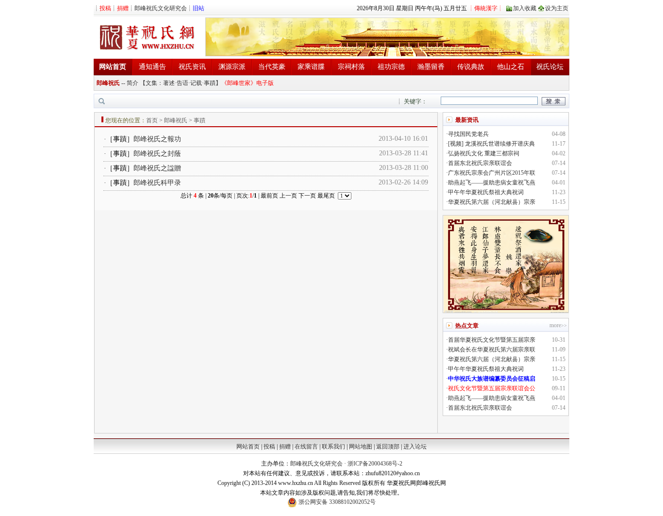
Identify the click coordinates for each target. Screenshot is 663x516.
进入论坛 (415, 446)
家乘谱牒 (311, 66)
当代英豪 (271, 66)
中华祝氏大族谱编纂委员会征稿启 (491, 378)
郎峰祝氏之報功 (157, 139)
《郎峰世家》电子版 (247, 83)
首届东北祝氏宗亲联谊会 (480, 163)
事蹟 (209, 83)
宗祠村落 (351, 66)
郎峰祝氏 (108, 83)
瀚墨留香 (431, 66)
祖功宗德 (391, 66)
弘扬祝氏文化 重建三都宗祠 (483, 153)
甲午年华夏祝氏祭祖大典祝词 (486, 192)
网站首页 (248, 446)
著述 (169, 83)
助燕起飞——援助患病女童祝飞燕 (491, 182)
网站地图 (360, 446)
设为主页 (556, 8)
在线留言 (306, 446)
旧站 (198, 8)
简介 (132, 83)
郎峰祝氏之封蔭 (157, 153)
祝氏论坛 (550, 66)
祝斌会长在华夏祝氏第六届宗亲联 (491, 349)
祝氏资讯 (192, 66)
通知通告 (152, 66)
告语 (182, 83)
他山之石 (510, 66)
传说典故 (470, 66)
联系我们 (333, 446)
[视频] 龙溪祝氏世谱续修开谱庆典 (491, 143)
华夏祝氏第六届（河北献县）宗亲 (491, 202)
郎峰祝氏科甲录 (157, 182)
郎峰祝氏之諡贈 (157, 168)
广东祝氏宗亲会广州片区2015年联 (491, 172)
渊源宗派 (232, 66)
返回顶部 (387, 446)
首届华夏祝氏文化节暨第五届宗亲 (491, 339)
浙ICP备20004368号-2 (375, 463)
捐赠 (285, 446)
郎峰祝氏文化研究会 (160, 8)
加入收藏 (524, 8)
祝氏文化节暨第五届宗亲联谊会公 (491, 388)
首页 (152, 120)
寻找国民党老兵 (468, 134)
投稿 (269, 446)
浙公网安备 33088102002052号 (336, 502)
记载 (196, 83)
